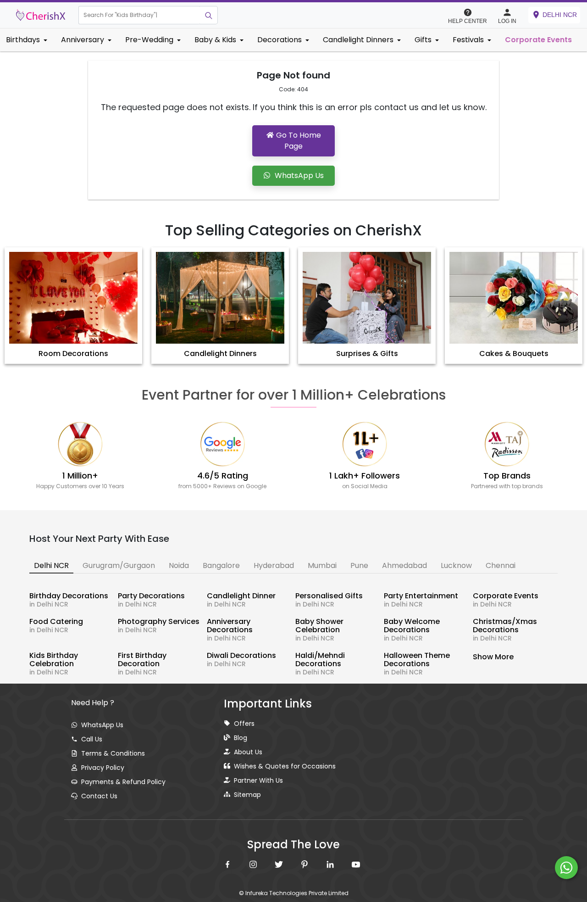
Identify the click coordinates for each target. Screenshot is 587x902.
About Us (248, 752)
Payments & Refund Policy (123, 781)
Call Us (91, 739)
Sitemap (247, 794)
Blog (240, 737)
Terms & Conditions (113, 753)
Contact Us (99, 796)
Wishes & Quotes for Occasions (285, 766)
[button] (139, 15)
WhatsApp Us (102, 724)
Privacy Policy (102, 767)
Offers (244, 723)
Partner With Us (258, 780)
